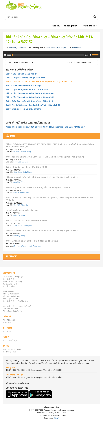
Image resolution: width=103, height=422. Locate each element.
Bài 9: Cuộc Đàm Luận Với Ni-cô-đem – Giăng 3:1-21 (30, 101)
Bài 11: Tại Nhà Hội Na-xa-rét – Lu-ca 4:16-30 (27, 89)
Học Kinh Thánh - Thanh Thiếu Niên (27, 246)
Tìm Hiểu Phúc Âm (20, 205)
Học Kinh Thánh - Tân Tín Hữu (15, 301)
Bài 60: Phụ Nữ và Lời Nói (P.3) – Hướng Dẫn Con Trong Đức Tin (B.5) (38, 187)
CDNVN (56, 418)
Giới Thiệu (7, 331)
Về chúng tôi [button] (89, 25)
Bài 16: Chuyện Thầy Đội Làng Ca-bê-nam (25, 78)
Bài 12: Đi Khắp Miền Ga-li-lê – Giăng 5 (23, 85)
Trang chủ (55, 25)
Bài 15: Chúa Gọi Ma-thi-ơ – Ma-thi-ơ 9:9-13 (26, 167)
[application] (51, 56)
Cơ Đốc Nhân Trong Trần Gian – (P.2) (23, 210)
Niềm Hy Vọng (19, 215)
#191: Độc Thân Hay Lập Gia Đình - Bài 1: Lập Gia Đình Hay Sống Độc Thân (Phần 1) (45, 156)
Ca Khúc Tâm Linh (10, 284)
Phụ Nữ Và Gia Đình (11, 294)
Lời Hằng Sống (19, 182)
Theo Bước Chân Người (56, 47)
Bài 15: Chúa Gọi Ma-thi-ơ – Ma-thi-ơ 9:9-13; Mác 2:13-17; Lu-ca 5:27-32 (39, 82)
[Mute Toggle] (90, 55)
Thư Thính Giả (9, 320)
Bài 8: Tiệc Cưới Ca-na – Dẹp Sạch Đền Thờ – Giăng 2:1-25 (33, 105)
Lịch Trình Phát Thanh (12, 349)
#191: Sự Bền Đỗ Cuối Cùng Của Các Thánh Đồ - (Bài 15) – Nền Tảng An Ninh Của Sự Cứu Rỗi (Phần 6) (49, 198)
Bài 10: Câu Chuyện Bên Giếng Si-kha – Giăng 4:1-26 (30, 93)
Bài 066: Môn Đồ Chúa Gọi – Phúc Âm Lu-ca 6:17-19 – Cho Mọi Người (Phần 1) (42, 177)
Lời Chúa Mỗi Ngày (10, 340)
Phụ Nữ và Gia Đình (21, 192)
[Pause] (5, 55)
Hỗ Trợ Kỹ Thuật (9, 352)
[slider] (48, 55)
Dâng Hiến (7, 322)
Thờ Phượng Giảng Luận (13, 276)
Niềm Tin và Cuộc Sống (12, 281)
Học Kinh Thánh (9, 279)
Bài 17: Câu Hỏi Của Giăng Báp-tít (21, 74)
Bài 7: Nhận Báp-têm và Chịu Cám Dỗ (23, 109)
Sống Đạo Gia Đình (20, 162)
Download (76, 47)
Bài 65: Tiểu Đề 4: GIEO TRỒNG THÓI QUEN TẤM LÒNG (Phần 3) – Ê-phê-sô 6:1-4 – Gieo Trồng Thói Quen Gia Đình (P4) (50, 145)
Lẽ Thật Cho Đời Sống (22, 152)
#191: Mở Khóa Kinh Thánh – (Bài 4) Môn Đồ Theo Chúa (32, 241)
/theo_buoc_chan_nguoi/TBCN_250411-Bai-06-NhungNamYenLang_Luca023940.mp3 (45, 127)
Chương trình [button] (71, 25)
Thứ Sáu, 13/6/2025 (17, 48)
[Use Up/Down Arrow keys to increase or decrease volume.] (96, 54)
